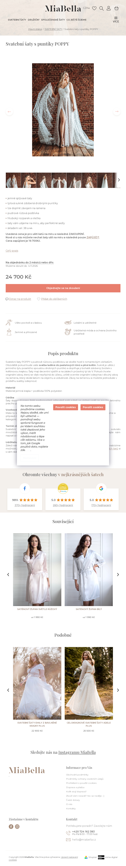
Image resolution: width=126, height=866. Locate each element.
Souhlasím (93, 407)
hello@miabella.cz (84, 839)
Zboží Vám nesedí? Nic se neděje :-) (85, 795)
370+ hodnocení (25, 505)
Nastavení (29, 457)
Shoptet (93, 857)
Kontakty (71, 808)
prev (8, 574)
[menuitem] (17, 20)
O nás (69, 804)
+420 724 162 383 (83, 831)
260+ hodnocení (63, 505)
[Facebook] (11, 826)
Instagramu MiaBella (77, 752)
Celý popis (12, 250)
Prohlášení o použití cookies (81, 783)
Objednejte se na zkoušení (63, 288)
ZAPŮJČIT (93, 237)
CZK (86, 7)
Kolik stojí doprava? (76, 791)
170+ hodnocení (101, 505)
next (118, 574)
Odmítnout (65, 407)
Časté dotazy (73, 800)
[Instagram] (17, 826)
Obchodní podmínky (77, 774)
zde (28, 450)
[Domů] (35, 29)
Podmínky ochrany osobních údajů (84, 778)
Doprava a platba (75, 787)
